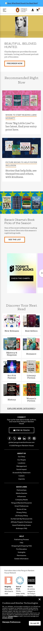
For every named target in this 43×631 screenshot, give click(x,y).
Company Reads (21, 500)
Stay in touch (22, 430)
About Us (21, 453)
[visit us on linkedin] (24, 438)
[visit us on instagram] (34, 438)
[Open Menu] (4, 10)
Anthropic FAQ (21, 528)
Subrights (21, 552)
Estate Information (21, 559)
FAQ (21, 543)
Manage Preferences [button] (11, 622)
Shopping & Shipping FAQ (21, 546)
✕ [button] (39, 599)
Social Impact (21, 469)
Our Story (21, 457)
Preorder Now (14, 63)
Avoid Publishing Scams (21, 525)
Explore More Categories (21, 408)
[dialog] (21, 613)
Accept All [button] (34, 623)
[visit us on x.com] (14, 438)
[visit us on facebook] (9, 438)
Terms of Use (21, 509)
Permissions (21, 555)
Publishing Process (21, 539)
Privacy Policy (21, 512)
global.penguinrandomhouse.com (22, 442)
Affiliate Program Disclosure (21, 522)
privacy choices (7, 618)
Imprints (21, 479)
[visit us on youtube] (19, 438)
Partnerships (21, 490)
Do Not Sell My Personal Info (21, 519)
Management (21, 466)
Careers (21, 476)
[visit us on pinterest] (29, 438)
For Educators (21, 549)
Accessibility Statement (21, 473)
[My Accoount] (33, 10)
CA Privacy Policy (21, 516)
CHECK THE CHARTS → (21, 278)
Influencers (21, 496)
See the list (14, 239)
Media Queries (21, 493)
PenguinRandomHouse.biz (21, 503)
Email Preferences (21, 506)
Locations (21, 463)
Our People (21, 460)
